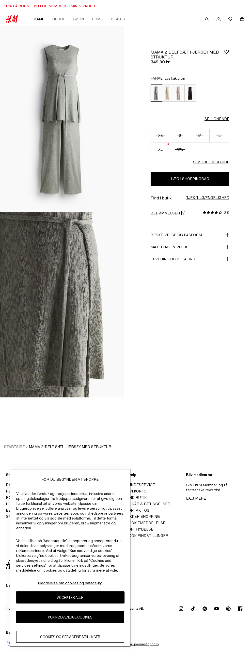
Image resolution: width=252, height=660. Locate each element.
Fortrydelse (139, 529)
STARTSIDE (14, 447)
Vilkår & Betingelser (148, 504)
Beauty (118, 19)
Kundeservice (140, 485)
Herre (58, 19)
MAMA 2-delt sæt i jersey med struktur (70, 447)
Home (97, 19)
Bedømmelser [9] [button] (168, 213)
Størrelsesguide (211, 162)
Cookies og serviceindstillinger (70, 637)
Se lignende (217, 119)
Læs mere (196, 498)
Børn (78, 19)
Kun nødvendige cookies (70, 617)
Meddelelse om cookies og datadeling (70, 583)
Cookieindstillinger (147, 536)
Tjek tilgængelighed (207, 198)
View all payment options (140, 644)
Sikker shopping (143, 516)
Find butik (136, 497)
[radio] (156, 93)
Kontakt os (137, 510)
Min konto (136, 491)
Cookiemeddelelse (145, 523)
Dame (39, 19)
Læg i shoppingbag (190, 179)
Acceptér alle (70, 597)
